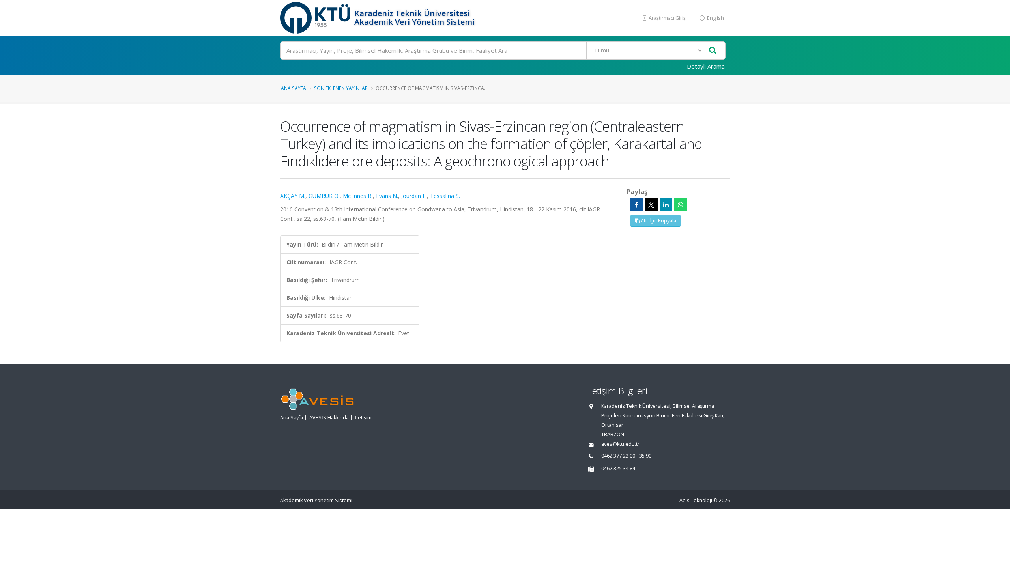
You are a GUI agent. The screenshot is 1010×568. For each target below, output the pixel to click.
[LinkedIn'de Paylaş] (666, 204)
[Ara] (713, 51)
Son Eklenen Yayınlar (341, 88)
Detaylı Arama (706, 66)
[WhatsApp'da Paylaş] (680, 204)
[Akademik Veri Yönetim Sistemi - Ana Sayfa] (316, 18)
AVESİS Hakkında (329, 417)
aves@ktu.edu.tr (620, 444)
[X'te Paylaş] (651, 204)
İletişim (363, 417)
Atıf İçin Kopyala (658, 220)
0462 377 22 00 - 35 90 (626, 455)
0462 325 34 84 (618, 468)
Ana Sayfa (293, 88)
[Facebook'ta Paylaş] (636, 204)
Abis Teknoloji (695, 500)
